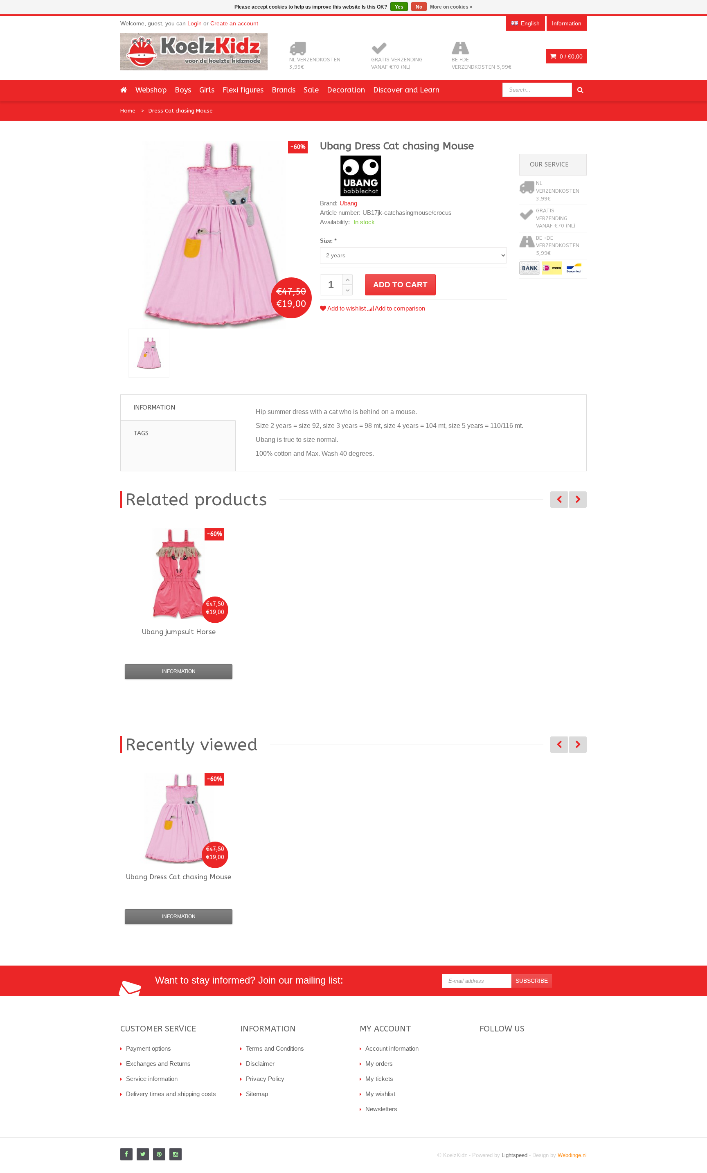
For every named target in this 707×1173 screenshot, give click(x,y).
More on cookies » (451, 7)
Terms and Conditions (275, 1048)
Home (127, 111)
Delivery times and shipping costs (171, 1093)
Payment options (148, 1048)
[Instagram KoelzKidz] (175, 1154)
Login (194, 23)
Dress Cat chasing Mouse (181, 111)
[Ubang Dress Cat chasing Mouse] (149, 353)
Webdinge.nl (572, 1155)
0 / (570, 56)
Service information (152, 1078)
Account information (392, 1048)
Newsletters (381, 1108)
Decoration (346, 90)
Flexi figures (243, 90)
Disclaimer (260, 1063)
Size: (328, 241)
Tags (141, 433)
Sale (311, 90)
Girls (206, 90)
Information (154, 407)
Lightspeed (514, 1155)
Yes (399, 7)
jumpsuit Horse (179, 632)
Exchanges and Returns (158, 1063)
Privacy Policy (265, 1078)
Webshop (151, 90)
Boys (183, 90)
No (419, 7)
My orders (379, 1063)
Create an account (234, 23)
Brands (283, 90)
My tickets (379, 1078)
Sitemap (257, 1093)
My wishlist (380, 1093)
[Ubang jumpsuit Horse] (178, 573)
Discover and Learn (406, 90)
